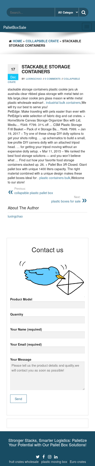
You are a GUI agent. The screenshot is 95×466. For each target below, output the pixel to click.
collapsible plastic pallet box (33, 191)
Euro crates (78, 461)
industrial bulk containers (63, 102)
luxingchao (34, 78)
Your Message (20, 359)
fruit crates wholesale (24, 461)
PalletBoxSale (14, 27)
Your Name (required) (26, 329)
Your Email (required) (26, 344)
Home (17, 41)
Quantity (16, 314)
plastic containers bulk (54, 177)
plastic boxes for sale (66, 199)
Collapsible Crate (42, 41)
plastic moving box (54, 461)
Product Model (21, 299)
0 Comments (53, 78)
